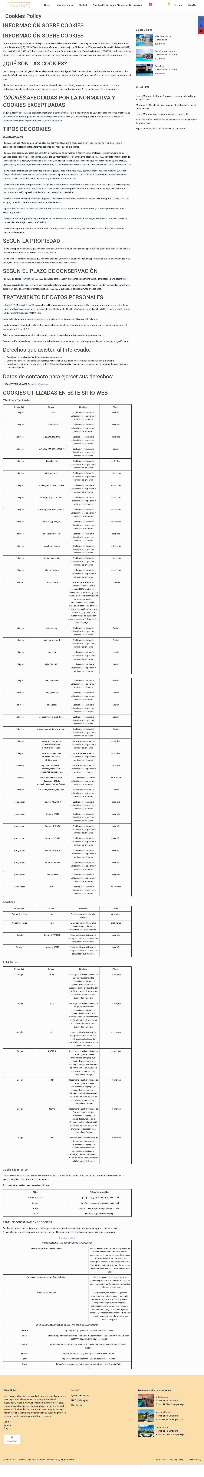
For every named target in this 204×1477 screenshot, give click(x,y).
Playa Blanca (161, 40)
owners (7, 1425)
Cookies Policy (194, 1459)
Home (47, 5)
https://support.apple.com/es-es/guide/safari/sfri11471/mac (88, 1359)
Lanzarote (172, 54)
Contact (83, 5)
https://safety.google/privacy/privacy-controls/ (99, 1208)
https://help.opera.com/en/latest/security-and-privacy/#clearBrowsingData (88, 1364)
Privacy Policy (176, 1459)
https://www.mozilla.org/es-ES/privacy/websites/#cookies (88, 1353)
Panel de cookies (67, 1238)
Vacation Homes (65, 5)
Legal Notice (160, 1459)
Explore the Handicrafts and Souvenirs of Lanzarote (160, 128)
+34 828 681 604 (81, 1395)
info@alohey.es (42, 384)
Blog (6, 1428)
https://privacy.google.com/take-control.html (99, 1197)
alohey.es (77, 1405)
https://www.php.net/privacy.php (99, 1214)
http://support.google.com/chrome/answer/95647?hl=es (88, 1330)
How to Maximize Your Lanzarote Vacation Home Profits (162, 114)
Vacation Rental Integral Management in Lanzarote (117, 5)
